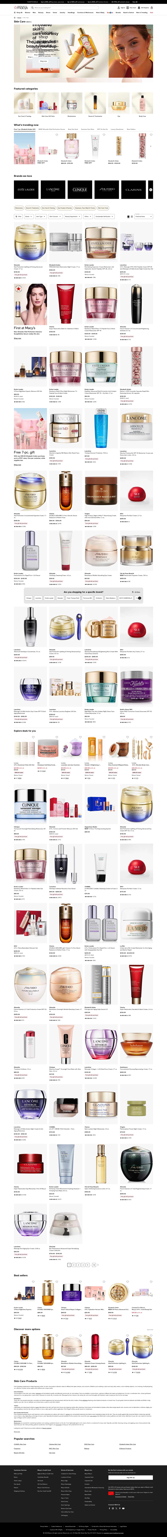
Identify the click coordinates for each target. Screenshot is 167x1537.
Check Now (131, 1496)
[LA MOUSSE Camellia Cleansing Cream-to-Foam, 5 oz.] (101, 864)
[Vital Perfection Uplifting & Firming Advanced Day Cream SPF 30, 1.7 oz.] (136, 804)
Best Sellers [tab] (131, 129)
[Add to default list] (57, 135)
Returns (16, 1487)
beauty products (47, 1428)
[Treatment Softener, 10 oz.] (30, 1044)
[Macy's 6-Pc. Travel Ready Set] (142, 1293)
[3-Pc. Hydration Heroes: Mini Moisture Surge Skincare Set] (95, 1293)
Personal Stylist (65, 1494)
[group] (83, 54)
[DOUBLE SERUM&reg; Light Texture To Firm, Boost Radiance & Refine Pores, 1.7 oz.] (65, 923)
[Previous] (16, 242)
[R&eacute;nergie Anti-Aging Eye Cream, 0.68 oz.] (30, 1224)
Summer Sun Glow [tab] (87, 129)
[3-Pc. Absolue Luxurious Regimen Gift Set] (65, 686)
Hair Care (52, 1453)
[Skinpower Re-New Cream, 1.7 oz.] (136, 864)
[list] (83, 54)
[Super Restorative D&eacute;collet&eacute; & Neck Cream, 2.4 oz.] (136, 984)
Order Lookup (17, 1480)
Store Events (64, 1501)
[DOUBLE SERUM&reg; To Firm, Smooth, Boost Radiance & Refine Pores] (65, 491)
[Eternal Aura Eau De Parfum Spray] (71, 146)
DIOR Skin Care (89, 1444)
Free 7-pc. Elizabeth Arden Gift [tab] (24, 129)
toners (37, 1407)
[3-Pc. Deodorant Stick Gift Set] (24, 748)
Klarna (15, 1477)
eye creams (93, 1416)
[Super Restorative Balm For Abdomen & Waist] (65, 304)
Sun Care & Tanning (48, 208)
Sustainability (88, 1501)
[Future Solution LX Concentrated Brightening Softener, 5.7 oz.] (136, 304)
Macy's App (64, 1480)
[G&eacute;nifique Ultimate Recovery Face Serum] (65, 864)
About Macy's (88, 1473)
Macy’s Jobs (88, 1491)
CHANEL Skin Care (20, 1444)
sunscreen (58, 1424)
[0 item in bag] (151, 8)
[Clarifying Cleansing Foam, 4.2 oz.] (65, 550)
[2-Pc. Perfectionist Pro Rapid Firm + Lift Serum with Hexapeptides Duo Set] (101, 923)
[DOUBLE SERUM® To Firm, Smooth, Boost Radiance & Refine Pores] (24, 1347)
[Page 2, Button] (98, 1265)
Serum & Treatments (32, 208)
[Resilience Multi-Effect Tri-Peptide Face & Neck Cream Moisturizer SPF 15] (101, 304)
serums (68, 1414)
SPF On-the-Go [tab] (102, 129)
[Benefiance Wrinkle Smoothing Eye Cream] (101, 550)
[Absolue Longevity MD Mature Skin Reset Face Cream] (65, 428)
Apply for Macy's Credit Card (45, 1473)
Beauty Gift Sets (19, 1453)
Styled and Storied (90, 1505)
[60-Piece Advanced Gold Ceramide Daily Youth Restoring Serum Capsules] (119, 1293)
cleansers (38, 1393)
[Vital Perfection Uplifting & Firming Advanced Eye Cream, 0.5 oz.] (65, 627)
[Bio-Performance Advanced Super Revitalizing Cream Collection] (65, 1224)
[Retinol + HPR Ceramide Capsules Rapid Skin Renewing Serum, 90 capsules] (142, 146)
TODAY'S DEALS (32, 2)
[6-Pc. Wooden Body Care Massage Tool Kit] (142, 748)
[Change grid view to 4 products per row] (128, 217)
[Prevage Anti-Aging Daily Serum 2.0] (101, 984)
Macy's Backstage (66, 1484)
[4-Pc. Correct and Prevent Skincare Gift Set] (65, 804)
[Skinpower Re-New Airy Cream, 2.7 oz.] (136, 627)
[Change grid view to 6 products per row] (132, 217)
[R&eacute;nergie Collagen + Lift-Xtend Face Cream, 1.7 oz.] (101, 1044)
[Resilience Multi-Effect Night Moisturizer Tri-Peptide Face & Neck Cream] (65, 366)
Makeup (86, 1448)
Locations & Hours (66, 1477)
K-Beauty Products (125, 1448)
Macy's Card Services (43, 1487)
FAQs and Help (18, 1473)
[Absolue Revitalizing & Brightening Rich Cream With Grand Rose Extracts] (101, 627)
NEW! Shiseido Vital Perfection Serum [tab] (52, 129)
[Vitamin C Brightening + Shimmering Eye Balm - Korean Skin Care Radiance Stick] (95, 748)
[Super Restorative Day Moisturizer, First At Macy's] (30, 1164)
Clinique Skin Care (55, 1444)
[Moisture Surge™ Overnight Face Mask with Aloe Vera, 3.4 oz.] (65, 1044)
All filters (137, 592)
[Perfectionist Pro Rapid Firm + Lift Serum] (30, 550)
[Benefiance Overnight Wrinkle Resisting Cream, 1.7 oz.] (65, 984)
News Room (88, 1494)
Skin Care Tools (103, 208)
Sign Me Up (131, 1477)
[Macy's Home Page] (21, 8)
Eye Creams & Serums (65, 208)
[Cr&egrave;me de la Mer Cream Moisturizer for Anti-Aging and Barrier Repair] (136, 923)
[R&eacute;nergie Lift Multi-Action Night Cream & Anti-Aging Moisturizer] (30, 1104)
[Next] (150, 146)
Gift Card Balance (42, 1484)
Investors (87, 1484)
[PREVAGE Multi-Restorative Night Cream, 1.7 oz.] (65, 242)
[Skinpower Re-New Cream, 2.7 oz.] (136, 491)
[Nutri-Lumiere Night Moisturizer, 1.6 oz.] (101, 1104)
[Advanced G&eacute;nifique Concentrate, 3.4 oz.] (30, 627)
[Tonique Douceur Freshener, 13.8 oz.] (101, 428)
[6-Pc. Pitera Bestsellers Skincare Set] (30, 923)
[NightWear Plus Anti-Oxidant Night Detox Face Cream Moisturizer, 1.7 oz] (101, 686)
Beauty (19, 17)
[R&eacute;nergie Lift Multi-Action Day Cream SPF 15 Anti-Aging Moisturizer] (30, 686)
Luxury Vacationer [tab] (117, 129)
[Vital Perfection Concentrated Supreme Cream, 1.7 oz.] (30, 491)
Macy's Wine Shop (66, 1491)
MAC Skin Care (54, 1448)
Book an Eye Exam (66, 1508)
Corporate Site (88, 1480)
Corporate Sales (89, 1477)
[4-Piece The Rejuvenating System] (101, 804)
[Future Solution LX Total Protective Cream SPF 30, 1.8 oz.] (30, 984)
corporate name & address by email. (114, 1533)
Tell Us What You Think (67, 1512)
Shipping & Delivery (19, 1491)
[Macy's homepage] (15, 18)
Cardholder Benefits (42, 1477)
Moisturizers (19, 208)
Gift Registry (64, 1515)
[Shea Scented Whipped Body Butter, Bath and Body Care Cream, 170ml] (119, 748)
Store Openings (65, 1505)
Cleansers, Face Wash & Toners (85, 208)
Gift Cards (40, 1480)
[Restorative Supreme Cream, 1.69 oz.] (136, 550)
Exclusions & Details (120, 1496)
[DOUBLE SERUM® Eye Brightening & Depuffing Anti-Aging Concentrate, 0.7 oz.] (48, 1293)
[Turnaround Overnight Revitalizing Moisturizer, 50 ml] (30, 804)
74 (94, 1265)
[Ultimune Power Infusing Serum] (95, 1347)
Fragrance (17, 1448)
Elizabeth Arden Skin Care (127, 1444)
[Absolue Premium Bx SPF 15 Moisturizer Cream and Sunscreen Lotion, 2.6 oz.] (136, 428)
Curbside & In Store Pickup (68, 1473)
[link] (48, 162)
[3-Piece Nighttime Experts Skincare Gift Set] (30, 366)
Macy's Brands (65, 1487)
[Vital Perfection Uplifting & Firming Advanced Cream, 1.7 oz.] (30, 242)
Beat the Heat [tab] (73, 129)
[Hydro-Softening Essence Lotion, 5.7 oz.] (101, 1164)
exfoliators (85, 1400)
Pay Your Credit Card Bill (44, 1491)
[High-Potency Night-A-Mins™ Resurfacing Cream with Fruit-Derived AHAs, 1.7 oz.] (101, 491)
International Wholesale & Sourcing (94, 1487)
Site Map (87, 1498)
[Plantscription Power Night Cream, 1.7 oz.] (136, 1104)
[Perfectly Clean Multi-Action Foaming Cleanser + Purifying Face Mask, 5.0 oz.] (65, 1164)
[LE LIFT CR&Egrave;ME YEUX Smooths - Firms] (65, 1104)
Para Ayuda (17, 1484)
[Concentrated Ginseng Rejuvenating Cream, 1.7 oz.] (136, 1044)
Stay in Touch (65, 1498)
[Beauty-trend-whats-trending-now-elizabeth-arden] (24, 148)
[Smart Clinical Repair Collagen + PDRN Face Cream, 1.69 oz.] (71, 1293)
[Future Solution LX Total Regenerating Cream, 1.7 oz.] (136, 1164)
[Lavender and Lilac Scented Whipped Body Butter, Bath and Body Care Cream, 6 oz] (71, 748)
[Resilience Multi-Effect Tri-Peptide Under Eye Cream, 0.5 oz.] (30, 864)
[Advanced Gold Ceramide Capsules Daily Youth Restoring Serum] (119, 146)
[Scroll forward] (139, 598)
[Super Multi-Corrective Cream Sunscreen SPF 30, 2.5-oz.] (136, 686)
